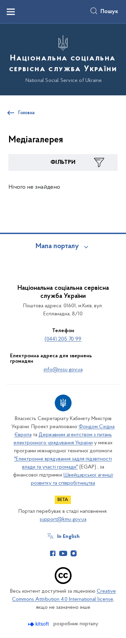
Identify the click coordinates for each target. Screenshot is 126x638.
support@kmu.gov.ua (63, 519)
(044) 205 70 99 (63, 339)
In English (68, 536)
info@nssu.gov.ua (63, 369)
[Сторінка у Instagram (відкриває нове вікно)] (74, 553)
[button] (63, 162)
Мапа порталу (57, 246)
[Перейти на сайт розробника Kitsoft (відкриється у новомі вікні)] (39, 624)
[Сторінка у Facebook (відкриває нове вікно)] (53, 553)
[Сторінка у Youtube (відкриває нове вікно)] (63, 553)
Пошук (109, 12)
